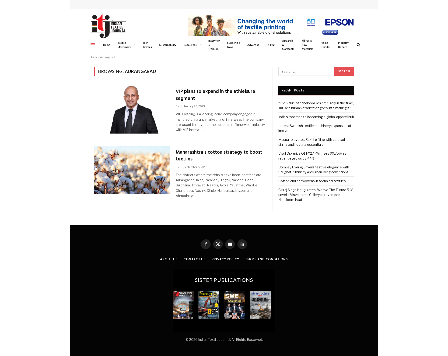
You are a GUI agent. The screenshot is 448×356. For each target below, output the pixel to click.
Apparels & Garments (288, 44)
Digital (271, 44)
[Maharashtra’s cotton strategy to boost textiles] (132, 170)
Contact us (195, 259)
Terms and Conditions (266, 259)
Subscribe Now (233, 44)
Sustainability (167, 44)
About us (169, 259)
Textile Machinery (124, 44)
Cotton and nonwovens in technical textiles (312, 181)
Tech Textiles (147, 44)
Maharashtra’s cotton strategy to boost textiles (219, 156)
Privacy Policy (225, 259)
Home (106, 44)
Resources (190, 44)
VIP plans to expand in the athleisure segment (215, 95)
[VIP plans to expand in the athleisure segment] (132, 109)
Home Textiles (325, 44)
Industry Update (343, 44)
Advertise (253, 44)
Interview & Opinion (214, 44)
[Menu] (93, 45)
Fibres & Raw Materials (308, 44)
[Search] (358, 45)
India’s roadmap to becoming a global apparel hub (316, 117)
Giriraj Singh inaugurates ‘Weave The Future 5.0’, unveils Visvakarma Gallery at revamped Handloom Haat (316, 195)
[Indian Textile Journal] (108, 26)
